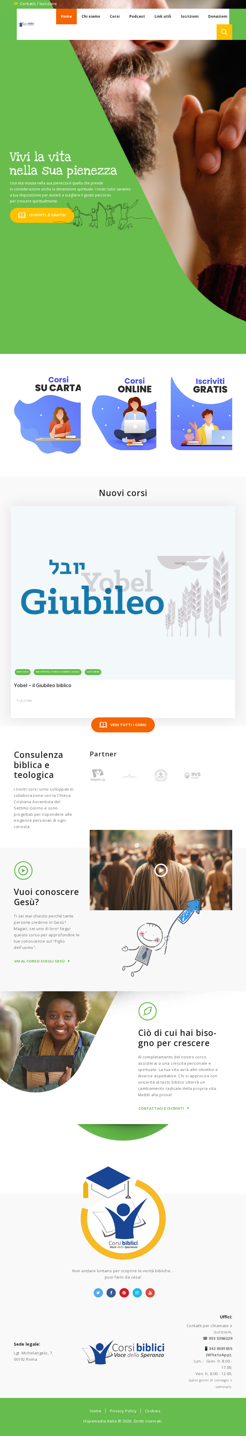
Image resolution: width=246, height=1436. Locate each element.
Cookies (153, 1411)
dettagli (24, 539)
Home (95, 1411)
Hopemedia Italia (100, 1421)
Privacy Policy (123, 1411)
